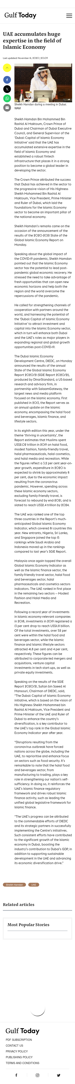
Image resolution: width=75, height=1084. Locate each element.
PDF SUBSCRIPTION (19, 1040)
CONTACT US (14, 1045)
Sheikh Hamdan (14, 885)
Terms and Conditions (22, 1063)
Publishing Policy (19, 1057)
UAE (33, 885)
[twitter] (7, 89)
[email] (7, 108)
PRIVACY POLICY (17, 1051)
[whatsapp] (7, 98)
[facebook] (7, 80)
